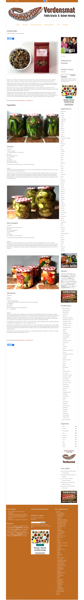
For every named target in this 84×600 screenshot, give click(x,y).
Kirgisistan (63, 180)
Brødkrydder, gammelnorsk (68, 319)
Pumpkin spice (65, 384)
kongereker (70, 279)
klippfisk (66, 279)
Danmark (63, 136)
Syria (62, 225)
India (62, 161)
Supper (63, 444)
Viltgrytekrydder (66, 416)
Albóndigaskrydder (66, 310)
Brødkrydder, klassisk (67, 321)
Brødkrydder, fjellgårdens (68, 317)
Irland (62, 166)
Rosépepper (65, 394)
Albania (62, 113)
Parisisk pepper (66, 378)
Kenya (62, 176)
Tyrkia (62, 237)
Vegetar (63, 446)
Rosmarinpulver (66, 395)
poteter (74, 282)
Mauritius (63, 191)
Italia (62, 172)
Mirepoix (64, 363)
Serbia (62, 214)
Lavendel (64, 355)
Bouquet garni (60, 516)
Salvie (64, 399)
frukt (69, 276)
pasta (68, 282)
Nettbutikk (65, 24)
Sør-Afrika (63, 227)
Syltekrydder (65, 407)
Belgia (62, 122)
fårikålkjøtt (72, 276)
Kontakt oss (58, 511)
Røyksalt (64, 397)
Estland (62, 145)
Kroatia (62, 183)
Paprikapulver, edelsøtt (61, 560)
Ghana (62, 155)
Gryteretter (64, 435)
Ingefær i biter (65, 342)
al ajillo (62, 273)
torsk (76, 286)
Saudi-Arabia (63, 212)
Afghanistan (63, 111)
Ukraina (62, 241)
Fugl (63, 433)
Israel (62, 170)
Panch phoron (65, 373)
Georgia (62, 153)
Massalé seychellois (67, 359)
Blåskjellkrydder (66, 312)
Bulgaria (62, 128)
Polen (62, 201)
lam (62, 281)
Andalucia (64, 273)
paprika (15, 532)
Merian (64, 361)
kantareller (63, 279)
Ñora (64, 369)
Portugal (62, 202)
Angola (62, 117)
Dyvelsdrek (65, 329)
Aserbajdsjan (63, 119)
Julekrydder (65, 346)
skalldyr (69, 284)
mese (71, 281)
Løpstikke (65, 357)
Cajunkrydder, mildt (66, 325)
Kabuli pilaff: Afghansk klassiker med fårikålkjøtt (17, 514)
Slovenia (62, 218)
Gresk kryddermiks (66, 334)
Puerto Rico (63, 204)
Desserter (64, 428)
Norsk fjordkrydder (66, 371)
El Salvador (63, 143)
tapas (72, 286)
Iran (61, 164)
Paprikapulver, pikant (67, 376)
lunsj (69, 281)
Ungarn (62, 243)
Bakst (63, 426)
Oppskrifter (25, 24)
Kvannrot (64, 352)
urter (68, 287)
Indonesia (63, 162)
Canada (62, 130)
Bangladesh (63, 120)
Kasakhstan (63, 174)
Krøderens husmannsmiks (68, 350)
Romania (62, 208)
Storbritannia (63, 222)
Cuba (62, 134)
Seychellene (63, 216)
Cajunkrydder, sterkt (67, 327)
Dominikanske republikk (65, 138)
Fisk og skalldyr (65, 430)
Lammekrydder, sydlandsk (68, 354)
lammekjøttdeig (66, 281)
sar (63, 284)
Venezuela (63, 246)
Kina (62, 178)
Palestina (63, 199)
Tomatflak (65, 411)
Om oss (58, 24)
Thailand (62, 231)
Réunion (62, 206)
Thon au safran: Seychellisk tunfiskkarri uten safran (18, 515)
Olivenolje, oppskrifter (36, 24)
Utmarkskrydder (66, 415)
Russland (63, 210)
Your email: (63, 71)
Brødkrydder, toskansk (67, 323)
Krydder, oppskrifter (49, 24)
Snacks (63, 439)
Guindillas (65, 338)
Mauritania (63, 189)
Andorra (62, 115)
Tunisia (62, 235)
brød (62, 275)
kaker (73, 278)
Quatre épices (65, 388)
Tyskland (62, 239)
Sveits (62, 223)
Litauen (62, 187)
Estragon (64, 331)
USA (62, 244)
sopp (73, 284)
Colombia (63, 132)
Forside (17, 24)
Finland (62, 149)
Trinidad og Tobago (64, 233)
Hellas (62, 159)
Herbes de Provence (67, 340)
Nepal (62, 195)
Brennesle (65, 315)
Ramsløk (64, 390)
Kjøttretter (64, 437)
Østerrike (63, 250)
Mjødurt (64, 365)
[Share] (13, 39)
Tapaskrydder (65, 409)
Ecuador (62, 140)
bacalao (68, 273)
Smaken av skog (66, 405)
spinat (68, 286)
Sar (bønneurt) (66, 401)
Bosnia (62, 124)
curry (69, 274)
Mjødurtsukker (65, 367)
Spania (62, 220)
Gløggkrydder (65, 333)
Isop (63, 344)
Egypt (62, 141)
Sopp (63, 441)
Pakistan (62, 197)
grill (75, 276)
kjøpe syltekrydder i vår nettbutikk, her (25, 100)
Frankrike (63, 151)
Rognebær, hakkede (67, 392)
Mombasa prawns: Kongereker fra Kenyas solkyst (17, 519)
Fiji (61, 147)
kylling (73, 279)
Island (62, 168)
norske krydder (10, 532)
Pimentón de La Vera (67, 382)
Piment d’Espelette (66, 380)
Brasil (62, 126)
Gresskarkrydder (66, 336)
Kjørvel (64, 348)
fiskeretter (73, 275)
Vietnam (62, 248)
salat (62, 284)
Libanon (62, 185)
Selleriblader (65, 403)
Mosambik (63, 193)
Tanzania (62, 229)
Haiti (62, 157)
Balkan (71, 273)
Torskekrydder (65, 413)
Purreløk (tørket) (66, 386)
